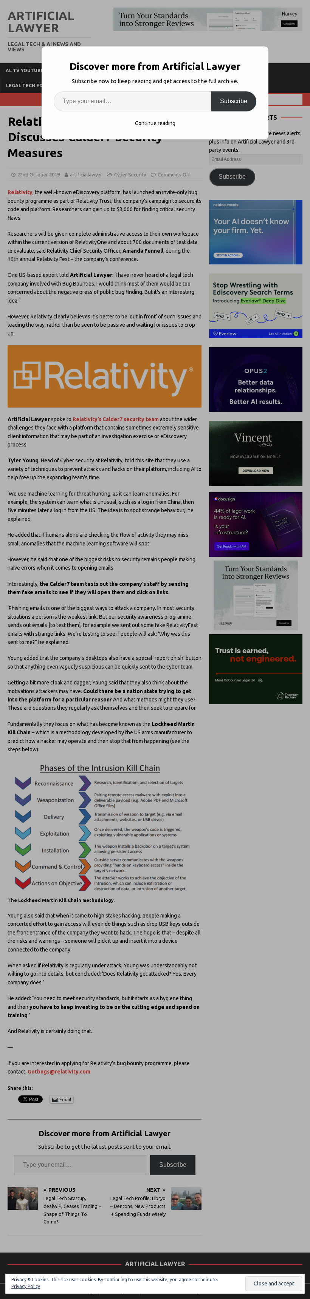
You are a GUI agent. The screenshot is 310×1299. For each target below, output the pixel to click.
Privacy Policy (25, 1286)
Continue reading (155, 123)
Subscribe (233, 101)
